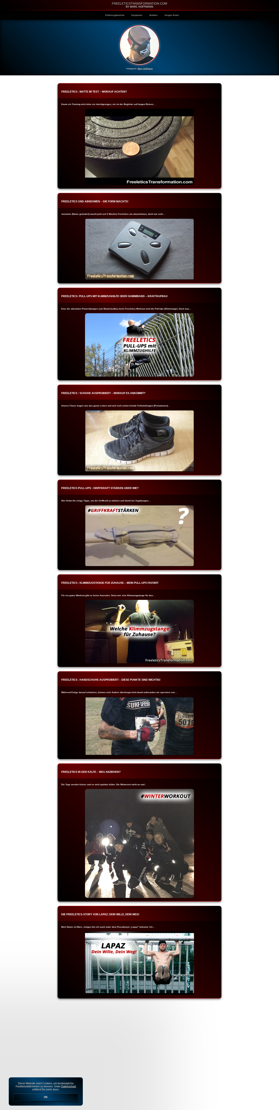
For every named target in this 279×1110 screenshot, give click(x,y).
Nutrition (153, 15)
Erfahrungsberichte (114, 15)
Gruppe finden (172, 15)
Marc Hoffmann (145, 68)
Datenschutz (68, 1086)
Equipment (136, 15)
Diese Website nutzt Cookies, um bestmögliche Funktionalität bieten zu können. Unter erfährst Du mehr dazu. (46, 1090)
